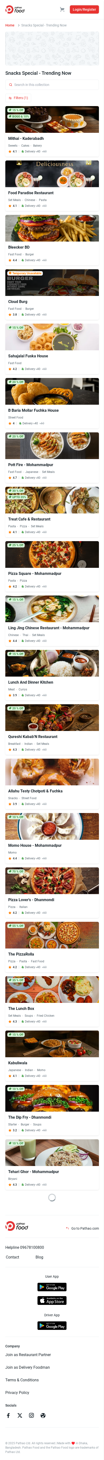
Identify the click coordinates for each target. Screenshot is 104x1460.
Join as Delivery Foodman (27, 1367)
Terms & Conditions (22, 1380)
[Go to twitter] (20, 1416)
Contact (12, 1257)
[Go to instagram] (31, 1416)
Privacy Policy (17, 1392)
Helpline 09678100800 (24, 1247)
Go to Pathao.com (85, 1228)
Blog (39, 1257)
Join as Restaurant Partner (28, 1354)
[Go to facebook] (8, 1416)
